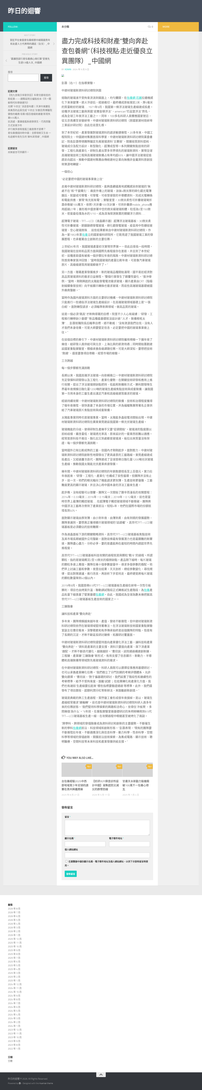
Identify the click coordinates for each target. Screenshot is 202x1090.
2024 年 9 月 (14, 995)
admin (68, 69)
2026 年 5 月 (14, 920)
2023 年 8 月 (14, 1044)
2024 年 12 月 (15, 984)
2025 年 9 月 (14, 950)
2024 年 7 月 (14, 1003)
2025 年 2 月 (14, 976)
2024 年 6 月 (14, 1007)
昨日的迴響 (24, 11)
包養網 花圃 (134, 98)
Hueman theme (46, 1083)
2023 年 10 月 (15, 1037)
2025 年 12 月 (15, 939)
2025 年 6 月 (14, 961)
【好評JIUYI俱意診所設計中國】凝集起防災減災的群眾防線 (105, 785)
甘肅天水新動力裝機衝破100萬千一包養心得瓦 (135, 785)
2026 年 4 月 (14, 923)
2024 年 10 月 (15, 991)
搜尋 (10, 72)
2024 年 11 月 (15, 988)
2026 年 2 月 (14, 931)
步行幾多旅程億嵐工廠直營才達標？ (27, 129)
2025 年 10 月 (15, 946)
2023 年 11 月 (15, 1033)
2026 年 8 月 (14, 908)
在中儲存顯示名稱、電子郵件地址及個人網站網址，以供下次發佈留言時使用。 (106, 863)
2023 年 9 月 (14, 1041)
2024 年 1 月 (14, 1026)
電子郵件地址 (116, 838)
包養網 (100, 594)
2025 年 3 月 (14, 973)
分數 (10, 1061)
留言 (68, 817)
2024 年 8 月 (14, 999)
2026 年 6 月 (14, 916)
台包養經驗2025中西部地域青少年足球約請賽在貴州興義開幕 (75, 785)
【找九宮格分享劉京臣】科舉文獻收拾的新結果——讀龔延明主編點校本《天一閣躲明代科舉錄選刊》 (29, 99)
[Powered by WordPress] (20, 1083)
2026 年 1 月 (14, 935)
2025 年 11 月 (15, 942)
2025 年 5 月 (14, 965)
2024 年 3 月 (14, 1018)
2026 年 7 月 (14, 912)
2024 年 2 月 (14, 1022)
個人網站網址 (71, 849)
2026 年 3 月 (14, 927)
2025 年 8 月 (14, 954)
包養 (85, 235)
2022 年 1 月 (14, 1048)
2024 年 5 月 (14, 1010)
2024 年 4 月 (14, 1014)
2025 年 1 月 (14, 980)
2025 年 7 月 (14, 957)
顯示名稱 (70, 838)
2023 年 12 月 (15, 1029)
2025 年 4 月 (14, 969)
